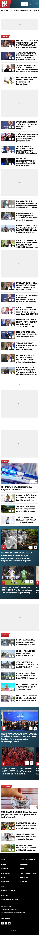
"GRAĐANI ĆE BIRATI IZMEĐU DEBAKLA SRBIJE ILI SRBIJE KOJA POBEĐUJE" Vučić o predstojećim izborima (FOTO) (26, 346)
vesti (36, 10)
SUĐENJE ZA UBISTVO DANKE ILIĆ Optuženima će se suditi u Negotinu (26, 508)
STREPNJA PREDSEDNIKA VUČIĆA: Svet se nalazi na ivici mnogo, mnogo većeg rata (26, 125)
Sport (3, 877)
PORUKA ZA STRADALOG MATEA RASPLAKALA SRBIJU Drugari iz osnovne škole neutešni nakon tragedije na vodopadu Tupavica (16, 557)
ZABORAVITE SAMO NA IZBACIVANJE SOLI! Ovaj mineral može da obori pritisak (26, 825)
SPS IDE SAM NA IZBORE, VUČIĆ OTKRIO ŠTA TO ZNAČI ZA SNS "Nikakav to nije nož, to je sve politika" (27, 68)
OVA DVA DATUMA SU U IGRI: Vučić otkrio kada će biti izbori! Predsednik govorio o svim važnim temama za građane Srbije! (26, 56)
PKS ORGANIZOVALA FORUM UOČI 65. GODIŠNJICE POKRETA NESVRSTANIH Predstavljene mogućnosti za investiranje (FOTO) (19, 738)
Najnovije (5, 10)
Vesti (4, 462)
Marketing (24, 877)
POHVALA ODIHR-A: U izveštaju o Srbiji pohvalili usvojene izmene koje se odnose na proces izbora (26, 204)
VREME (4, 635)
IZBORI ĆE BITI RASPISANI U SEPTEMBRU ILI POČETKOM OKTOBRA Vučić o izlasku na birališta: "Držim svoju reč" (27, 298)
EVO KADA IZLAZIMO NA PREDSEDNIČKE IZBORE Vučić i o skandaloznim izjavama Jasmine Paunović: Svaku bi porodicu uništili (26, 286)
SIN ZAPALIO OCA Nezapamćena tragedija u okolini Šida (16, 488)
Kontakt (23, 882)
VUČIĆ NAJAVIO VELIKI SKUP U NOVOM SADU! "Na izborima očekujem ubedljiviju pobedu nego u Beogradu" (26, 371)
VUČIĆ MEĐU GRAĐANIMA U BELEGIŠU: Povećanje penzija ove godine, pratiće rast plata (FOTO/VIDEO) (27, 137)
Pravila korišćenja (27, 860)
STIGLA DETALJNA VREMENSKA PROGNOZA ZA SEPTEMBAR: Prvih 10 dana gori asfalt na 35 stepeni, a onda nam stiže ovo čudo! (27, 664)
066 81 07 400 (8, 906)
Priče (3, 886)
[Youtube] (9, 923)
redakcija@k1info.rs (11, 909)
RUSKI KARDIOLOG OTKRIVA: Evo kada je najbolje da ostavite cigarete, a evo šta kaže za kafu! (19, 814)
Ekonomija (5, 873)
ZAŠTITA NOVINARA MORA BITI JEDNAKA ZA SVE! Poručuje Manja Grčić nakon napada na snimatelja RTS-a (27, 520)
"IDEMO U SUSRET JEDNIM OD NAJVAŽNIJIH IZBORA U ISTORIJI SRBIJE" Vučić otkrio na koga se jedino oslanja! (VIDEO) (27, 44)
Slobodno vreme (8, 891)
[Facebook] (10, 46)
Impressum (24, 864)
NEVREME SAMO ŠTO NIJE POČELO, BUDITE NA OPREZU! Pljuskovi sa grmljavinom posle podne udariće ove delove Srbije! (27, 675)
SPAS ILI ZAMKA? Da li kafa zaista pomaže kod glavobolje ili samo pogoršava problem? (26, 836)
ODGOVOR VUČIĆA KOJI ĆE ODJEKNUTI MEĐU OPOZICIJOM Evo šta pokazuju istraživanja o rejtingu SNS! (26, 358)
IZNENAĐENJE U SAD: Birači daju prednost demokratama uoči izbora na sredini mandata (27, 216)
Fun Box (4, 895)
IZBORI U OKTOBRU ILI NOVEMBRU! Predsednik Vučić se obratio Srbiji (26, 334)
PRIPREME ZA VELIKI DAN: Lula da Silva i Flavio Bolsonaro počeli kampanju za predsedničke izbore (26, 81)
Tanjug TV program (28, 873)
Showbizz (5, 882)
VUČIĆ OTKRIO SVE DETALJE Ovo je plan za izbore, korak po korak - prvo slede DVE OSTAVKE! (27, 311)
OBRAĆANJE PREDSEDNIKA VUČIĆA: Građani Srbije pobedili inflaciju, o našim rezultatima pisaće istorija (27, 162)
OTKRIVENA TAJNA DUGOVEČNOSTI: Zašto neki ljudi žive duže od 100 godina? (26, 847)
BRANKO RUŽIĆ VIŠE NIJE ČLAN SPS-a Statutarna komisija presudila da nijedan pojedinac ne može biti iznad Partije (26, 497)
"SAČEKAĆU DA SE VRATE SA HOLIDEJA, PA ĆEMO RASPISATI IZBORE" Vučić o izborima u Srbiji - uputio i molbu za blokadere (26, 229)
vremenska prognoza (21, 10)
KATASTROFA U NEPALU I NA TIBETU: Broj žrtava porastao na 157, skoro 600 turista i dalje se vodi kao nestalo (17, 771)
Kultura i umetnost (9, 900)
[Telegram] (13, 46)
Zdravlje (6, 787)
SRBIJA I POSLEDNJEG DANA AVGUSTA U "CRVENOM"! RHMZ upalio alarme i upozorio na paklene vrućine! (27, 653)
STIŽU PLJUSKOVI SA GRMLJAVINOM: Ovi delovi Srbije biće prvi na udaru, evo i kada (25, 642)
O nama (22, 868)
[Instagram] (6, 923)
